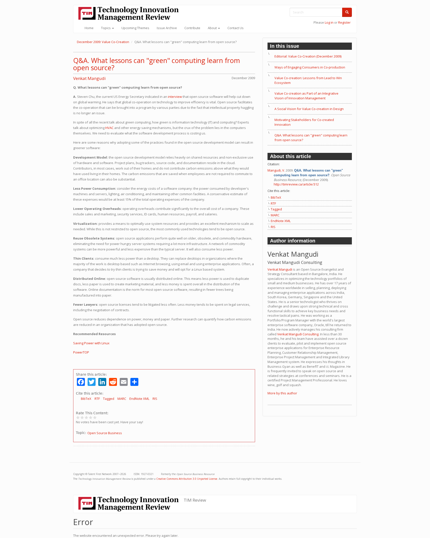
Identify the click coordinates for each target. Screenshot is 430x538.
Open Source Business (104, 433)
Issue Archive (167, 28)
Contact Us (235, 28)
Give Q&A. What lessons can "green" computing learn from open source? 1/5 (78, 417)
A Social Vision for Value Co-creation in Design (309, 109)
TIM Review (195, 500)
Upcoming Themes (135, 28)
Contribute (192, 28)
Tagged (108, 398)
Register (344, 22)
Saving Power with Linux (91, 343)
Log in (329, 22)
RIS (155, 398)
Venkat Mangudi (89, 78)
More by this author (282, 393)
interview (175, 96)
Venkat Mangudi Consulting (298, 334)
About (212, 28)
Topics (106, 28)
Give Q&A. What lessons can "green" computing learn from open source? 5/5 (95, 417)
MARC (121, 398)
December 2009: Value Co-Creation (103, 42)
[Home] (130, 14)
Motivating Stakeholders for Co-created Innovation (304, 122)
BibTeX (86, 398)
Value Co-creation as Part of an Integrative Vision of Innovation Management (306, 95)
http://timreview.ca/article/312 (296, 184)
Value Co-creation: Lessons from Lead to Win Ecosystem (308, 80)
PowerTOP (81, 352)
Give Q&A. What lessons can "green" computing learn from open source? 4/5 (91, 417)
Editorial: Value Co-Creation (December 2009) (307, 56)
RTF (97, 398)
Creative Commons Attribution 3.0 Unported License (186, 478)
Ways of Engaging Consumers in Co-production (309, 67)
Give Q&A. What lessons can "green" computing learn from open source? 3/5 (86, 417)
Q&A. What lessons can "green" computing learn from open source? (156, 64)
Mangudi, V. (276, 170)
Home (89, 28)
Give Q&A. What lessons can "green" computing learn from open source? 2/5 (82, 417)
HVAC (109, 127)
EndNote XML (139, 398)
